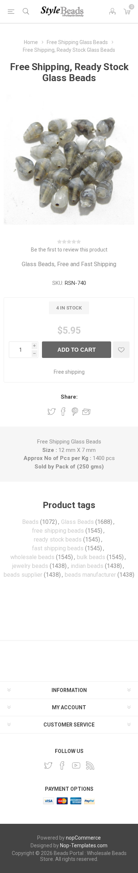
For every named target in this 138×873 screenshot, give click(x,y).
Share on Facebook (63, 411)
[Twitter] (48, 765)
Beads (30, 521)
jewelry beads (30, 565)
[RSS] (90, 765)
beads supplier (23, 574)
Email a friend (86, 411)
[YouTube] (76, 765)
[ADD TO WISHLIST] (121, 349)
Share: (69, 397)
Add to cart (76, 350)
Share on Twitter (51, 411)
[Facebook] (62, 765)
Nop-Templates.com (83, 845)
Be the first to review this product (69, 250)
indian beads (87, 565)
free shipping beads (58, 530)
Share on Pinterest (75, 411)
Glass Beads (77, 521)
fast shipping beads (58, 548)
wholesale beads (32, 557)
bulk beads (91, 557)
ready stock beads (58, 539)
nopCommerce (83, 838)
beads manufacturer (90, 574)
